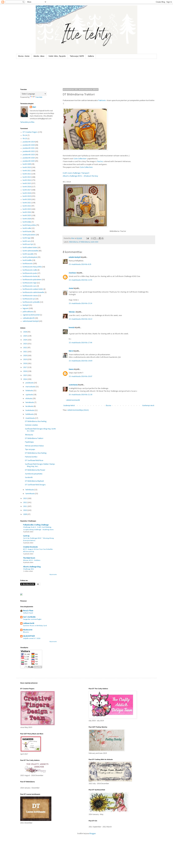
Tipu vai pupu (30, 449)
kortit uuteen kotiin (30, 248)
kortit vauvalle (28, 254)
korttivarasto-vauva (30, 296)
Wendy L (72, 312)
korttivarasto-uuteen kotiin (33, 289)
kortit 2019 (27, 196)
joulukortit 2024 (29, 158)
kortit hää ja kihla (29, 225)
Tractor (100, 161)
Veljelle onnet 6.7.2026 (31, 638)
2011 (25, 506)
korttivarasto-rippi (29, 283)
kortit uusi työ (28, 244)
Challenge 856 (28, 569)
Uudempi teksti (69, 406)
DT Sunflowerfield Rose (34, 461)
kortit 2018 (27, 193)
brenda (71, 328)
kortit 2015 (27, 183)
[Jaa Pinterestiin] (102, 238)
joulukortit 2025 (29, 161)
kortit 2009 (27, 164)
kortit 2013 (27, 177)
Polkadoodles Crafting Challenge (36, 525)
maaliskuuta (30, 418)
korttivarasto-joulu (30, 273)
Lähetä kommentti (73, 400)
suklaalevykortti (29, 318)
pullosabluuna (28, 312)
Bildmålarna (73, 242)
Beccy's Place (28, 611)
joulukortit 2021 (29, 148)
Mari (34, 107)
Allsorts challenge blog (32, 567)
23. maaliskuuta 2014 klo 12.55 (80, 280)
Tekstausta (29, 435)
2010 (25, 510)
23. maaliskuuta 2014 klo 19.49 (80, 361)
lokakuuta (29, 391)
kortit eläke (27, 222)
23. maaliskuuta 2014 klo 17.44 (80, 343)
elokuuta (29, 399)
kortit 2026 (27, 219)
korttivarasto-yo (29, 299)
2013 (25, 499)
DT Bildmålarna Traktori (34, 438)
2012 (25, 503)
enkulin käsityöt (75, 257)
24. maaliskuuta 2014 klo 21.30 (80, 395)
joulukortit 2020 (29, 145)
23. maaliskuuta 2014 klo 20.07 (80, 376)
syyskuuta (29, 395)
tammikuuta (30, 494)
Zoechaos (72, 273)
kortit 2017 (27, 190)
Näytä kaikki (53, 574)
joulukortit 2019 (29, 142)
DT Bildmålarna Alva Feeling (35, 421)
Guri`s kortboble (29, 617)
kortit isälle (27, 228)
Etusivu (108, 406)
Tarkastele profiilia (27, 122)
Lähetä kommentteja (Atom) (78, 410)
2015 (25, 375)
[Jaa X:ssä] (97, 238)
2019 (25, 360)
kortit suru (27, 241)
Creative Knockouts (30, 547)
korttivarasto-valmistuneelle (33, 292)
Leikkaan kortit (28, 623)
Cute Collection (80, 159)
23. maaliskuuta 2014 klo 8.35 (80, 264)
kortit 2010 (27, 167)
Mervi (71, 351)
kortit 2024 (27, 212)
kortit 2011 (27, 171)
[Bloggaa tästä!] (94, 238)
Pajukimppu (29, 442)
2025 (25, 336)
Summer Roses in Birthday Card (35, 626)
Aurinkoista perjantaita (33, 474)
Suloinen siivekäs (31, 425)
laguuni (25, 308)
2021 (25, 352)
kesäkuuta (30, 406)
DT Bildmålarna (84, 242)
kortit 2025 (27, 216)
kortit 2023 (27, 209)
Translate (38, 97)
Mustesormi (27, 630)
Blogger (92, 834)
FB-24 (25, 135)
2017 (25, 367)
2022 (25, 348)
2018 (25, 364)
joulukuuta (30, 383)
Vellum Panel (28, 613)
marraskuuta (31, 387)
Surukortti (29, 477)
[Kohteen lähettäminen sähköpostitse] (92, 238)
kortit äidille (27, 260)
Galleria (91, 56)
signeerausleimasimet (31, 315)
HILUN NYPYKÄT (29, 636)
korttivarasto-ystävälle (31, 302)
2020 (25, 356)
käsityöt (26, 305)
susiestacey (73, 385)
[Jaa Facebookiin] (100, 238)
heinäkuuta (30, 402)
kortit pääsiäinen (29, 235)
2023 (25, 344)
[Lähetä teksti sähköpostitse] (87, 238)
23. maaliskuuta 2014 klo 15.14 (80, 303)
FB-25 (25, 139)
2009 (25, 514)
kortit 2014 (94, 242)
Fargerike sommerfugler (32, 619)
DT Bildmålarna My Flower (35, 470)
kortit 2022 (27, 206)
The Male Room (29, 558)
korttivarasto (28, 264)
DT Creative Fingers (30, 132)
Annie (71, 288)
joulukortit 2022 (29, 151)
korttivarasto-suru (29, 286)
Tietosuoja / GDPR (77, 56)
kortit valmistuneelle (30, 251)
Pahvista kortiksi (31, 457)
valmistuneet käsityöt (31, 321)
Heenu (71, 369)
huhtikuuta (30, 414)
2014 (25, 379)
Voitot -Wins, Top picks (57, 56)
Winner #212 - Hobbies (31, 560)
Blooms (26, 632)
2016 (25, 371)
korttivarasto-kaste (30, 276)
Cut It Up (26, 536)
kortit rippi (27, 238)
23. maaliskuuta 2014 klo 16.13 (80, 319)
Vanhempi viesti (148, 406)
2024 (25, 340)
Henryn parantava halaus (34, 446)
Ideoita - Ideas (39, 56)
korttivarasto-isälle (30, 270)
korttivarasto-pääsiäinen (32, 280)
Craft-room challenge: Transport (76, 173)
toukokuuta (30, 410)
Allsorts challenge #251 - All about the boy (80, 176)
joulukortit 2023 (29, 155)
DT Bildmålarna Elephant (34, 481)
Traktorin (102, 100)
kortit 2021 (27, 203)
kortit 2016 (27, 187)
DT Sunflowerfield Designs (35, 485)
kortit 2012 (27, 174)
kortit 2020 (27, 200)
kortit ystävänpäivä (30, 257)
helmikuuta (30, 490)
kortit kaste (27, 232)
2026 (25, 332)
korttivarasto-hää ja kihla (32, 267)
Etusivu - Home (23, 56)
